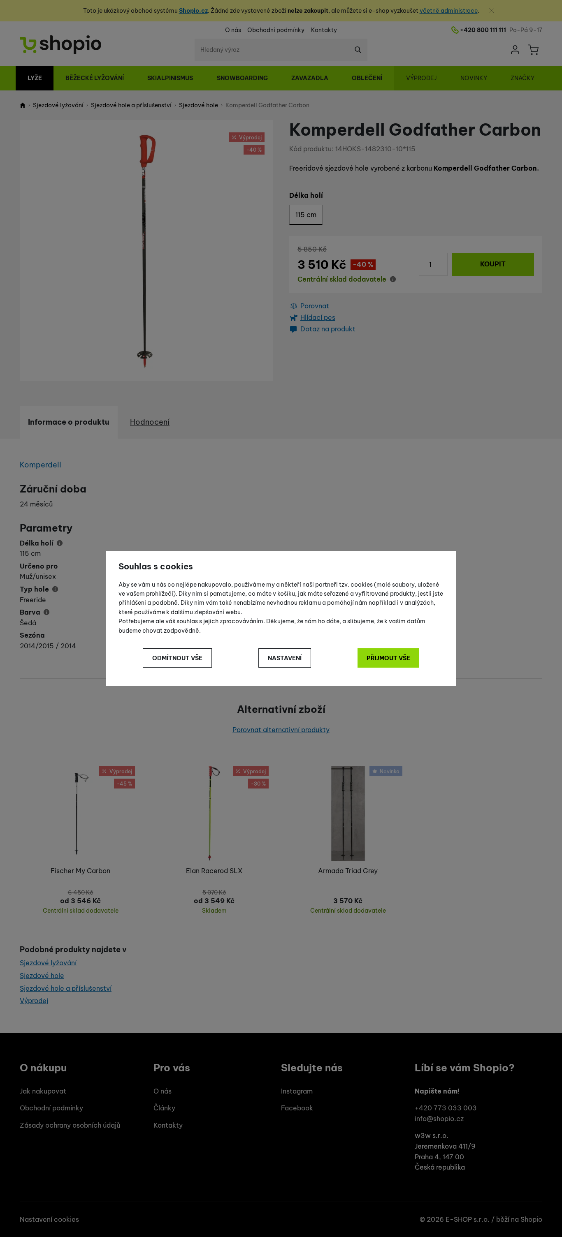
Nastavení (285, 658)
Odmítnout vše (177, 658)
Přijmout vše (388, 658)
